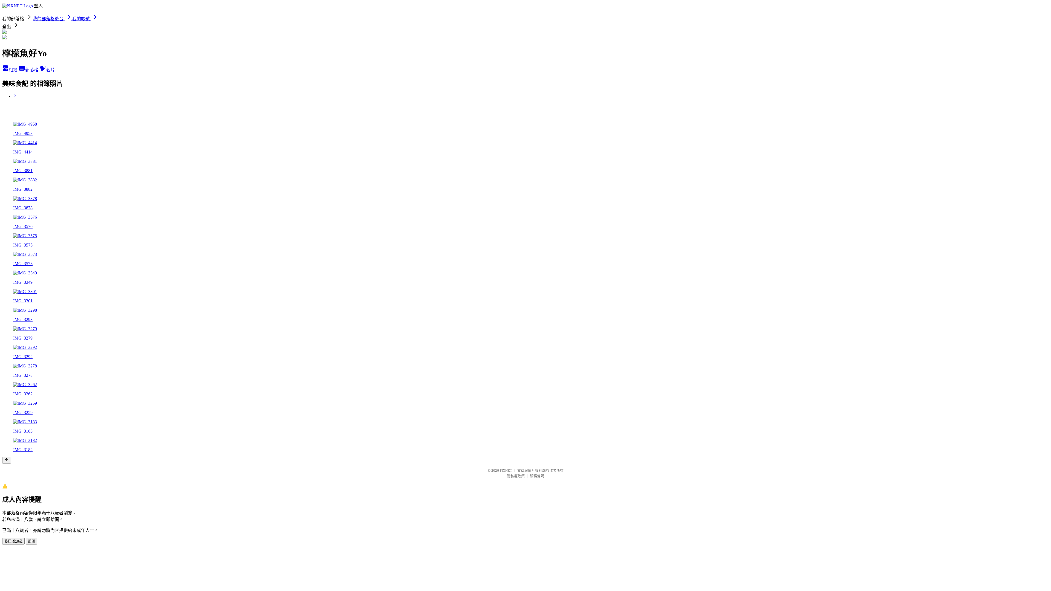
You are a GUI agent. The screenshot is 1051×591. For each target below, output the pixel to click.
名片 (50, 70)
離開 (31, 541)
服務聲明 (537, 476)
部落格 (32, 70)
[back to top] (6, 460)
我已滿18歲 (13, 541)
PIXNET (506, 470)
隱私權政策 (516, 476)
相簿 (14, 70)
